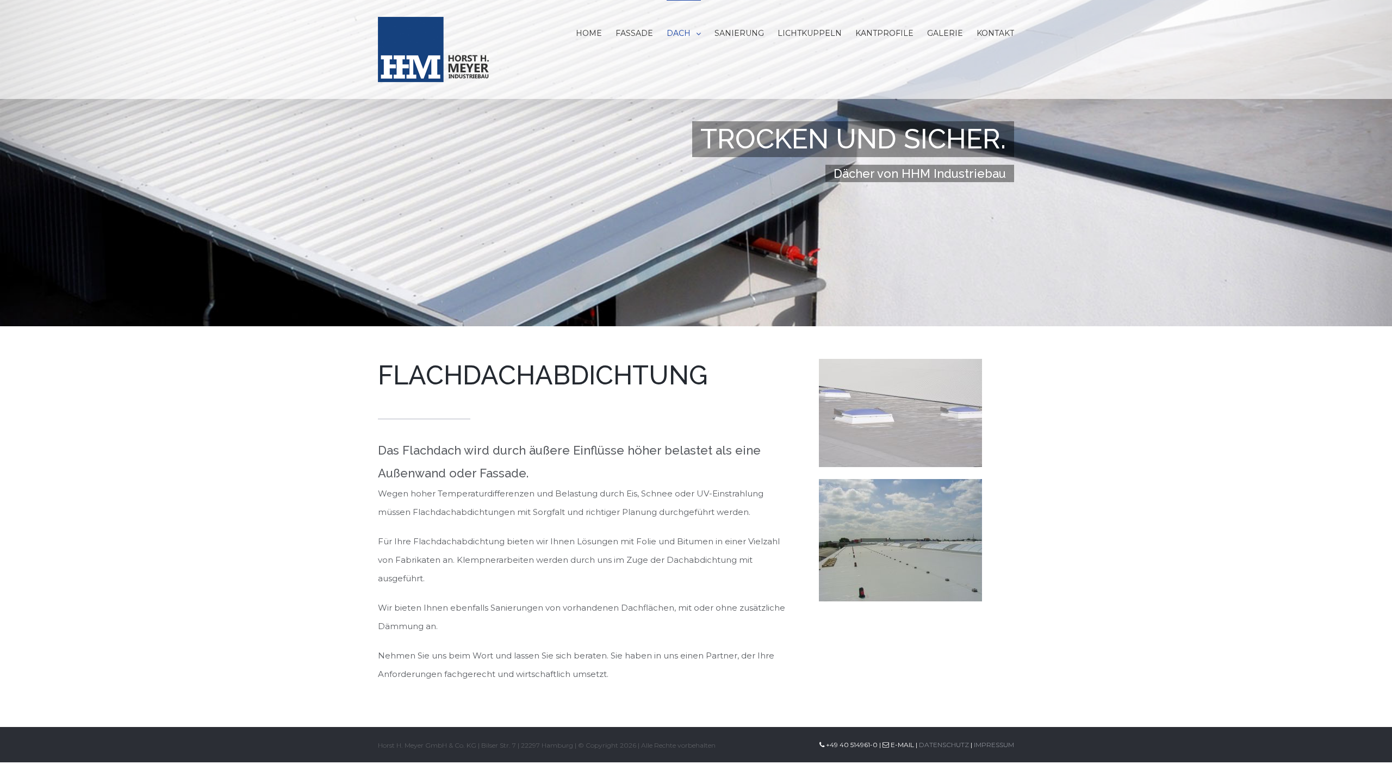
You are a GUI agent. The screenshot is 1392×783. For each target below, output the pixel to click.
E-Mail (901, 745)
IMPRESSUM (994, 745)
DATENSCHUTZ (944, 745)
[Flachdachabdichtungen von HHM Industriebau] (900, 368)
